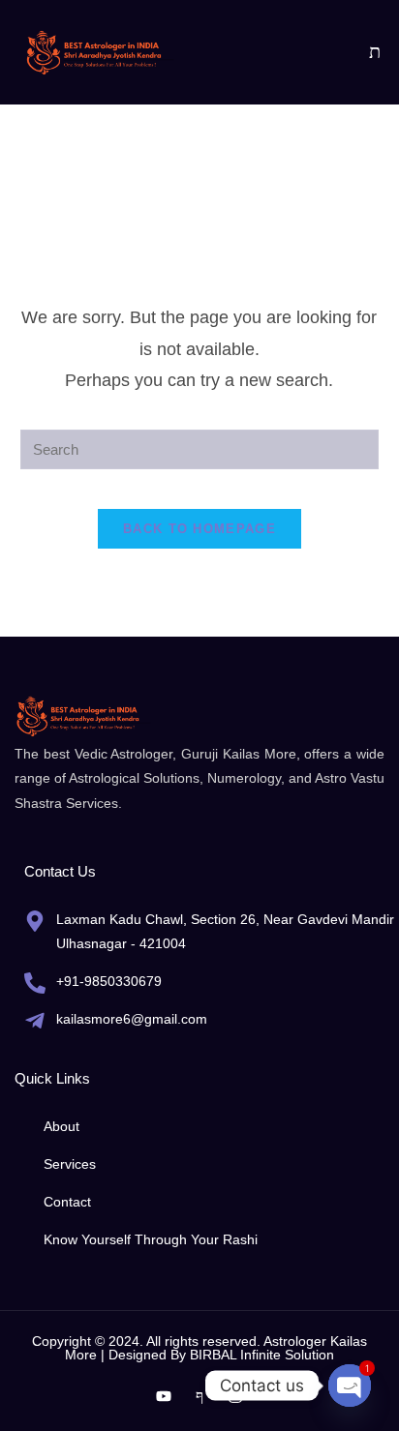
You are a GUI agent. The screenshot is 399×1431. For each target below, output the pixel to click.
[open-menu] (340, 53)
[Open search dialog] (374, 52)
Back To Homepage (199, 529)
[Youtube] (163, 1396)
